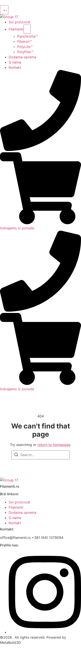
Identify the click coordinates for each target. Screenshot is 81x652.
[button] (4, 9)
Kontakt (15, 67)
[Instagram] (45, 632)
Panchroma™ (27, 36)
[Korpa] (40, 223)
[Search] (16, 455)
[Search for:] (40, 454)
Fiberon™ (24, 41)
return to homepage (54, 445)
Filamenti (16, 29)
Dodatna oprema (22, 57)
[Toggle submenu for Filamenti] (27, 29)
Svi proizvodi (19, 22)
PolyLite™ (25, 46)
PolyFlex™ (25, 52)
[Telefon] (40, 150)
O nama (15, 62)
